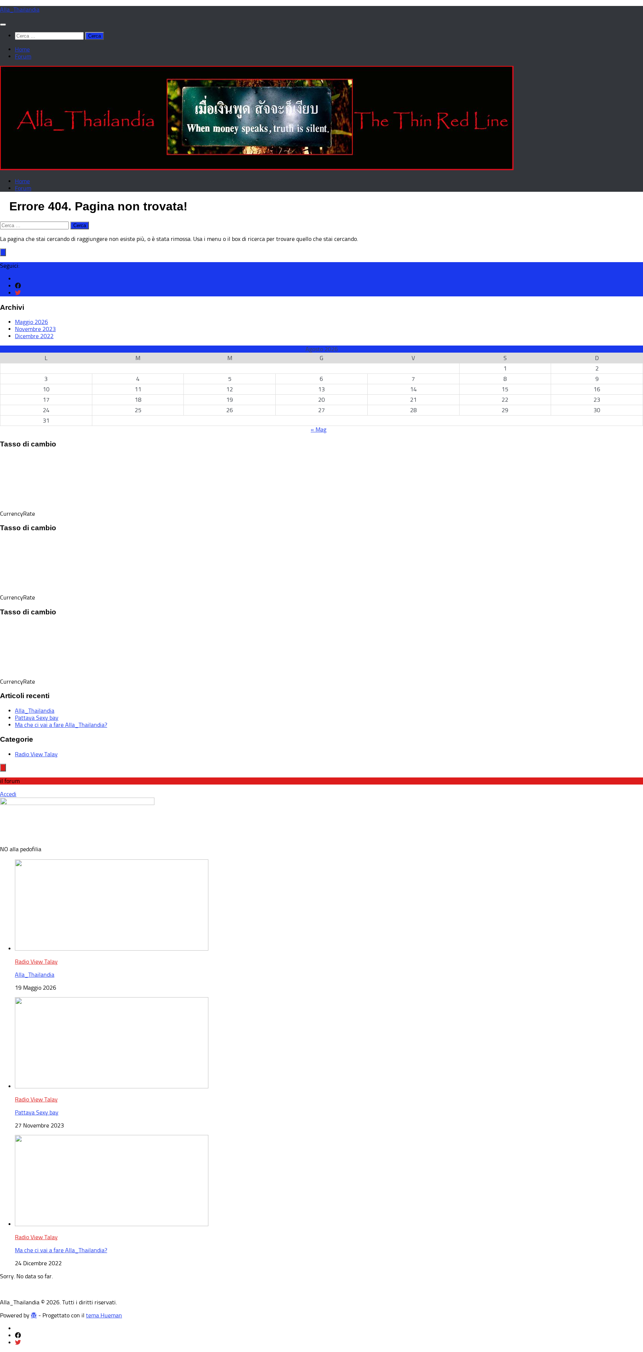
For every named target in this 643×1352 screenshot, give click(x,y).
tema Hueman (104, 1315)
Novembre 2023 (35, 329)
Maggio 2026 (31, 321)
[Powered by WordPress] (34, 1315)
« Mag (318, 429)
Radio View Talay (36, 754)
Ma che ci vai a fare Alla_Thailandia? (61, 724)
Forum (23, 56)
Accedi (8, 794)
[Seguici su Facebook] (18, 285)
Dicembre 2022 (34, 336)
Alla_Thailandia (19, 9)
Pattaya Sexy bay (36, 717)
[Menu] (3, 24)
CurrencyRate (17, 513)
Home (22, 49)
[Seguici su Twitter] (18, 292)
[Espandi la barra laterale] (3, 252)
